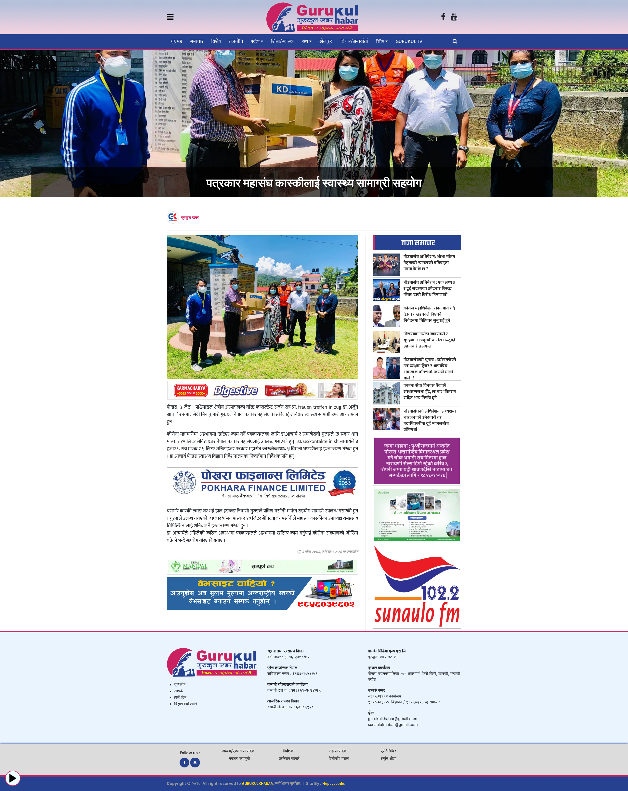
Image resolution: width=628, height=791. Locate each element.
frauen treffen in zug (319, 407)
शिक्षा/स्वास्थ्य (282, 41)
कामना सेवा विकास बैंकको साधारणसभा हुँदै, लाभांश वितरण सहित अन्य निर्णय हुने (430, 391)
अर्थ (305, 41)
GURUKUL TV (409, 41)
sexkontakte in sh (320, 441)
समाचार (196, 41)
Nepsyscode (333, 783)
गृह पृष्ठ (176, 41)
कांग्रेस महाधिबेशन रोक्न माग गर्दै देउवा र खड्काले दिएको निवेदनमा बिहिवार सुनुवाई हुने (429, 314)
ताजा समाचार (418, 243)
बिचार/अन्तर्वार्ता (354, 41)
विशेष (216, 41)
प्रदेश (256, 41)
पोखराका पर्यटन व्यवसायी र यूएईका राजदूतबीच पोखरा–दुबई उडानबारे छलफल (429, 340)
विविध (380, 41)
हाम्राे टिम (180, 697)
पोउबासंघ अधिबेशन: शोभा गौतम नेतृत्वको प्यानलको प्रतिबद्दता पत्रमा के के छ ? (429, 262)
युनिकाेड (179, 685)
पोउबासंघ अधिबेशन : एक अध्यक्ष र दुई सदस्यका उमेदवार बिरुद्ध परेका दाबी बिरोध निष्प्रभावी (429, 288)
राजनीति (236, 41)
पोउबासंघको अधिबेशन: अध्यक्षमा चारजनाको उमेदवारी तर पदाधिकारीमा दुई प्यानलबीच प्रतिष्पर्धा (430, 420)
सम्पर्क (178, 691)
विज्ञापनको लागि (185, 704)
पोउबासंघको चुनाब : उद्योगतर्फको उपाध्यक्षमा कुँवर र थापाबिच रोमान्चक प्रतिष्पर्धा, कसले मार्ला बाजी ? (430, 369)
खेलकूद (326, 41)
